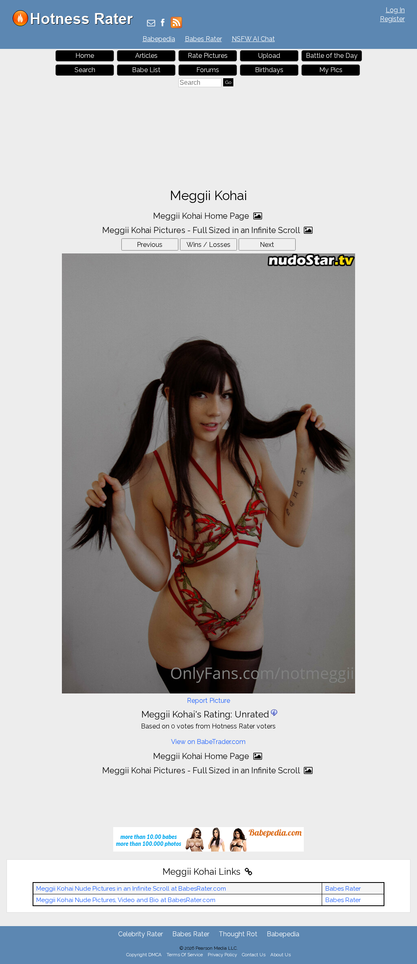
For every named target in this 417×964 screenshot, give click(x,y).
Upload (269, 55)
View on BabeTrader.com (208, 742)
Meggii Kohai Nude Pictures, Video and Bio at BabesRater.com (125, 900)
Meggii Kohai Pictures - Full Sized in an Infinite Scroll (202, 230)
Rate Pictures (208, 55)
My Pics (330, 70)
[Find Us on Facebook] (163, 23)
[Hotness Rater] (75, 24)
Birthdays (269, 70)
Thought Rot (238, 934)
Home (84, 55)
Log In (395, 10)
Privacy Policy (222, 954)
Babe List (146, 70)
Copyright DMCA (144, 954)
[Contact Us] (151, 23)
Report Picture (208, 700)
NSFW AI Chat (253, 39)
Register (392, 19)
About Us (280, 954)
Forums (207, 70)
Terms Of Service (185, 954)
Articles (146, 55)
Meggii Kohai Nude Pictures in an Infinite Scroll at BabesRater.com (131, 888)
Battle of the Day (332, 55)
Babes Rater (203, 39)
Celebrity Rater (140, 934)
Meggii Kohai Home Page (202, 216)
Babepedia (159, 39)
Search (85, 70)
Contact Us (254, 954)
